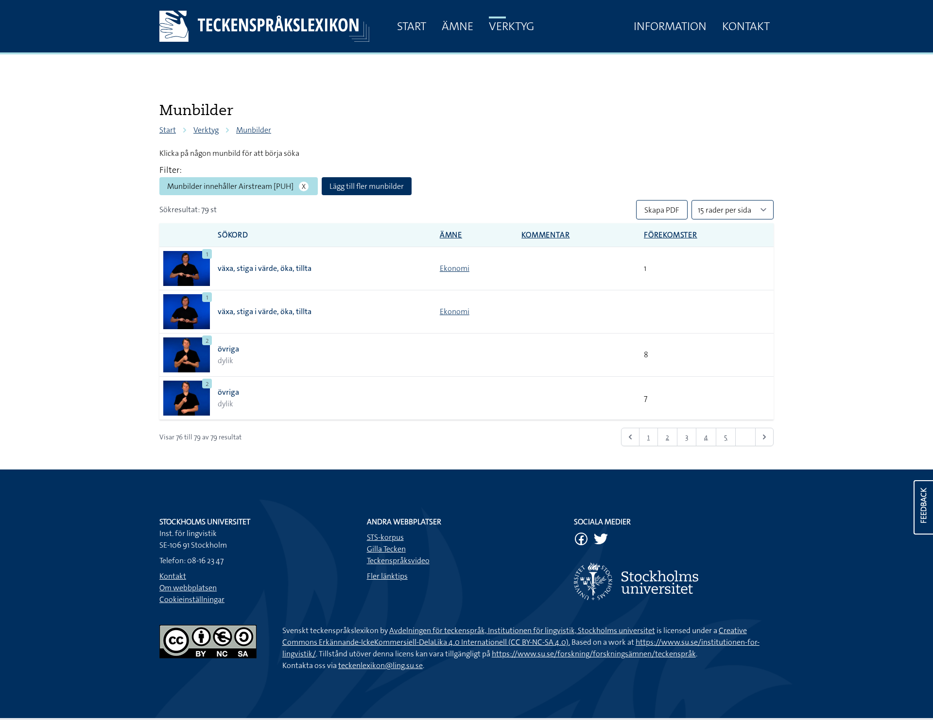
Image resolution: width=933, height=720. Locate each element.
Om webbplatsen (188, 588)
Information (670, 26)
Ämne (457, 26)
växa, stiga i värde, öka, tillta (264, 268)
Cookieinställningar (192, 599)
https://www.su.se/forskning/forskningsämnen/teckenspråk (594, 654)
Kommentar (545, 235)
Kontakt (746, 26)
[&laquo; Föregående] (630, 437)
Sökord (233, 235)
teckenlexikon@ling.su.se (380, 665)
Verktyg (511, 26)
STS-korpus (385, 537)
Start (411, 26)
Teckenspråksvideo (398, 560)
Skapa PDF (661, 210)
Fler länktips (387, 576)
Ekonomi (454, 268)
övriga (228, 349)
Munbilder (253, 130)
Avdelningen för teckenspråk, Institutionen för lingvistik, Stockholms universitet (522, 630)
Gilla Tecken (386, 549)
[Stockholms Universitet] (674, 581)
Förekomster (670, 235)
